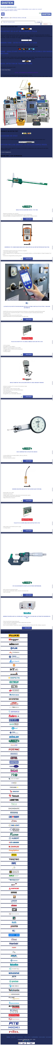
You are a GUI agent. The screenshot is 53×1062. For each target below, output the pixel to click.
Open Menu (3, 14)
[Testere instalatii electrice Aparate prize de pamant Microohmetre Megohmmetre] (14, 729)
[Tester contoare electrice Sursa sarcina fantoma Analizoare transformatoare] (14, 978)
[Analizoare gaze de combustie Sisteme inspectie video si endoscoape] (14, 737)
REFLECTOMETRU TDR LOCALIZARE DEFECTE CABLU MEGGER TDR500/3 (27, 382)
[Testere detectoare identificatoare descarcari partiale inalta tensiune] (14, 927)
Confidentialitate (24, 9)
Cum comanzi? (38, 9)
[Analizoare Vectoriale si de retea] (14, 940)
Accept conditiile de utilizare (7, 10)
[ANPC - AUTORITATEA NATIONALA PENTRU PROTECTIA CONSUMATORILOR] (26, 1041)
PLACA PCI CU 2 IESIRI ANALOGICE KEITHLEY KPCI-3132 (27, 523)
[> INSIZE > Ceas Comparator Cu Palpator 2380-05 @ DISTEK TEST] (27, 445)
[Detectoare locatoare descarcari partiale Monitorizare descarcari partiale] (14, 931)
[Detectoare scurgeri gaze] (14, 674)
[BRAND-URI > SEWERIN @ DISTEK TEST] (27, 244)
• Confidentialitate (34, 1037)
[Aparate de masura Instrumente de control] (14, 763)
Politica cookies (17, 9)
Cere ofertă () (22, 17)
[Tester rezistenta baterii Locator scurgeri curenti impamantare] (14, 1024)
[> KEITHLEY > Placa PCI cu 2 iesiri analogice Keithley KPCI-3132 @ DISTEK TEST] (27, 517)
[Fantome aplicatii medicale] (14, 809)
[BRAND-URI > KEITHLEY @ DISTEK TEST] (27, 339)
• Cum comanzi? (48, 1037)
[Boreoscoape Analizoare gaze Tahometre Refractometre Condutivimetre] (14, 683)
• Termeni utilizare (19, 1037)
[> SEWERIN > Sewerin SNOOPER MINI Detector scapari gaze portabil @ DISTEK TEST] (27, 483)
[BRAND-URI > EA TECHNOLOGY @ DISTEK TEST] (27, 304)
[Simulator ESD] (14, 948)
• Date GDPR (13, 1037)
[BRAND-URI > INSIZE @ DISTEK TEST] (27, 207)
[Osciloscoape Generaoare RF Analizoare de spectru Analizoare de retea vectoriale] (14, 826)
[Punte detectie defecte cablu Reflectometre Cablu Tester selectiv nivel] (14, 936)
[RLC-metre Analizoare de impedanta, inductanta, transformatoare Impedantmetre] (14, 864)
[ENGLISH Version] (40, 13)
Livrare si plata (32, 9)
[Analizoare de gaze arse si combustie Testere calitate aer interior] (14, 919)
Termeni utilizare (9, 9)
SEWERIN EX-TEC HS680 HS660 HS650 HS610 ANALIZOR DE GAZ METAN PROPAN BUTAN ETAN (27, 247)
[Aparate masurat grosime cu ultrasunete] (14, 953)
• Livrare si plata (42, 1037)
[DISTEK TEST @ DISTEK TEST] (46, 14)
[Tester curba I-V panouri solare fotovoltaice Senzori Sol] (14, 687)
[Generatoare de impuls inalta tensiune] (14, 831)
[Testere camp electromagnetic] (14, 893)
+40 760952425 (14, 17)
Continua (15, 10)
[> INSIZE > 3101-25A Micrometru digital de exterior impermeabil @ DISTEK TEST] (27, 580)
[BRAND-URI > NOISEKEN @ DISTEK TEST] (27, 614)
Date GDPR (3, 9)
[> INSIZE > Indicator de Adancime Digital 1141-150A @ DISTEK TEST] (27, 203)
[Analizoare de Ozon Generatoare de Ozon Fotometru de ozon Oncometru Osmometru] (14, 910)
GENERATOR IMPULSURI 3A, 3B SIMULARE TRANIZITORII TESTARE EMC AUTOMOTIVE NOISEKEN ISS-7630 (27, 617)
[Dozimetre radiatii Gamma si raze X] (14, 906)
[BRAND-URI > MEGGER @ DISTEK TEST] (27, 380)
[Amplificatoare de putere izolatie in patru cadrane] (14, 839)
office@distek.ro (5, 17)
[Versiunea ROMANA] (39, 13)
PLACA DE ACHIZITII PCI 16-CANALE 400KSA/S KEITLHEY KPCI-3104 (27, 341)
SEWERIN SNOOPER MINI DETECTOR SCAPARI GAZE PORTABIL (27, 489)
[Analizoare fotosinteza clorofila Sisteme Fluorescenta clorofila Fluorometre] (14, 876)
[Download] (21, 219)
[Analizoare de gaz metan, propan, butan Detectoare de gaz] (14, 717)
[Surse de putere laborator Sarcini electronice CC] (14, 915)
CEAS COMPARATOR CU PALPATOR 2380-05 (26, 451)
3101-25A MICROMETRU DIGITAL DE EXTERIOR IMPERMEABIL (26, 586)
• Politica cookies (27, 1037)
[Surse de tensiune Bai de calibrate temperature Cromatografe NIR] (14, 801)
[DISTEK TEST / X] (26, 1035)
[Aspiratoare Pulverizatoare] (14, 982)
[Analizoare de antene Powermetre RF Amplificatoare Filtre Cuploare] (14, 767)
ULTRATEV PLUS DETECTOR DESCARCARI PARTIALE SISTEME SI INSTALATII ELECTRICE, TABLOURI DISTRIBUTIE (27, 307)
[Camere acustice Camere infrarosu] (14, 750)
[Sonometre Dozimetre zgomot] (14, 961)
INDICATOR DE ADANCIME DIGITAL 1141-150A (27, 210)
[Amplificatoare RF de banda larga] (14, 881)
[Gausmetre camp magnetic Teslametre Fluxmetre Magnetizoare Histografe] (14, 813)
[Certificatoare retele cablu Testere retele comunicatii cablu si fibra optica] (14, 657)
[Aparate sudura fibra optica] (14, 851)
